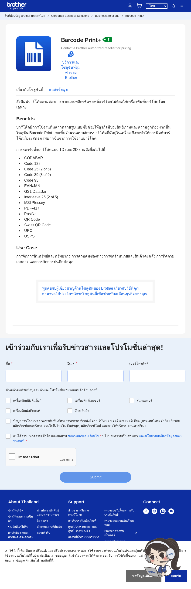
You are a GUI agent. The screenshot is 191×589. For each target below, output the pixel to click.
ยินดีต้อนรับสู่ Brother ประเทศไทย (25, 15)
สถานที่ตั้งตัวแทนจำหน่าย (83, 537)
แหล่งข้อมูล (58, 89)
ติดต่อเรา (42, 520)
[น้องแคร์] (162, 558)
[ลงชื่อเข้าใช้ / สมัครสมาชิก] (130, 6)
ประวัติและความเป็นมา (20, 518)
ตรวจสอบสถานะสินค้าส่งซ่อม (119, 523)
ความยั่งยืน (43, 533)
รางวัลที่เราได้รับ (18, 526)
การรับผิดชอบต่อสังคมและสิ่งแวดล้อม (20, 535)
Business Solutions (107, 15)
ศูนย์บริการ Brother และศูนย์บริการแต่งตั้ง (82, 529)
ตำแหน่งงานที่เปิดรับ (49, 526)
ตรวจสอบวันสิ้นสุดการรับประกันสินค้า (119, 512)
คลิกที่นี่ (48, 560)
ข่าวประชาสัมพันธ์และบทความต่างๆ (48, 512)
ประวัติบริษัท (15, 510)
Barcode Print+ (134, 15)
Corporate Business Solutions (70, 15)
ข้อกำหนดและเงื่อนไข (83, 436)
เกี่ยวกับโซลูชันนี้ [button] (29, 89)
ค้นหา (173, 6)
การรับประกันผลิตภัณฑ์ (82, 520)
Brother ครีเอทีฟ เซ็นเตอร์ (114, 533)
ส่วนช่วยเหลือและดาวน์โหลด (78, 512)
